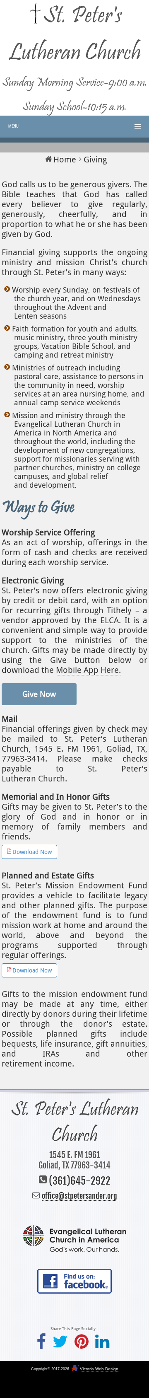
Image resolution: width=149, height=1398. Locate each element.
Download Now (32, 852)
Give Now (39, 694)
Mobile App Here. (88, 670)
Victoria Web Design (99, 1369)
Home (64, 159)
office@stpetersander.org (79, 1195)
